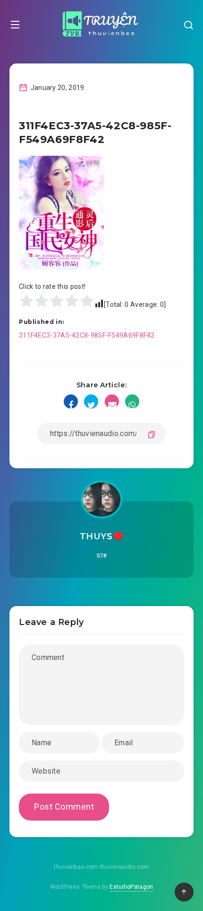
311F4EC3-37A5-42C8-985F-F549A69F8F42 (87, 335)
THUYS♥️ (102, 536)
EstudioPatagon (131, 887)
